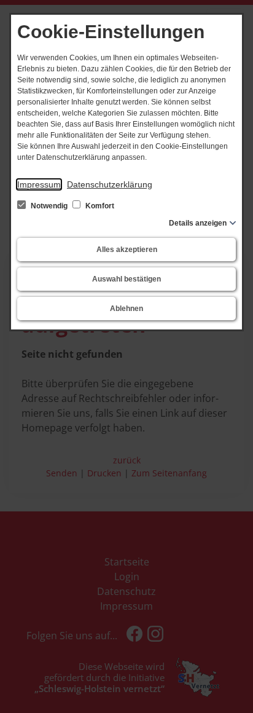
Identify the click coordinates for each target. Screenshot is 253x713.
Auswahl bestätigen (126, 279)
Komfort (99, 206)
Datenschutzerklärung (109, 184)
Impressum (39, 184)
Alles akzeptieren (126, 249)
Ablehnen (126, 308)
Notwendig (49, 206)
